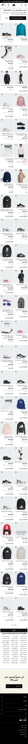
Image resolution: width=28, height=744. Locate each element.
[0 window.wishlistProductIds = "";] (21, 5)
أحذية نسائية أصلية (23, 656)
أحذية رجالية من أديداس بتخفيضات (14, 642)
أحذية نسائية (6, 658)
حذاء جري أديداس (5, 636)
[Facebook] (25, 720)
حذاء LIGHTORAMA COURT (21, 335)
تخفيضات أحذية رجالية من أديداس (14, 650)
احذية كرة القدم (14, 640)
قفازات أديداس (23, 654)
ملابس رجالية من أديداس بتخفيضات (14, 646)
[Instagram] (23, 720)
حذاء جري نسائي (5, 656)
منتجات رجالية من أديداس (5, 662)
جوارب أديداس (5, 646)
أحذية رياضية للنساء (5, 638)
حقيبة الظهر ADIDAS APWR (21, 310)
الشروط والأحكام (23, 734)
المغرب (25, 727)
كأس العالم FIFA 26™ (14, 654)
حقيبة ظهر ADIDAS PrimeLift (20, 461)
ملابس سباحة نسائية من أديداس (23, 638)
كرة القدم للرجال (14, 648)
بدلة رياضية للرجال (23, 646)
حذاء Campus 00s (23, 60)
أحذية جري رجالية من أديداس (5, 640)
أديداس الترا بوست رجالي (5, 648)
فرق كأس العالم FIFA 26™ (14, 662)
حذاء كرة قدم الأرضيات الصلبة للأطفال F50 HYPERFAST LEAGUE (21, 135)
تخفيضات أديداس (14, 638)
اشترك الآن (18, 686)
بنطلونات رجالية (5, 642)
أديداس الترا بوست (5, 652)
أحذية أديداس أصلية (23, 636)
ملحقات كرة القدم (14, 660)
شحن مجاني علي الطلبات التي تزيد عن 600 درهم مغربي (14, 1)
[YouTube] (20, 720)
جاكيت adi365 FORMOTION (7, 85)
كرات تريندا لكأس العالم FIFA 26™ (14, 658)
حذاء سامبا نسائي (23, 640)
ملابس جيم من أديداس (23, 658)
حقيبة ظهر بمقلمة (23, 108)
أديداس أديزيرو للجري (5, 660)
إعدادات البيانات (24, 725)
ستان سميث (24, 644)
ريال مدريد (15, 636)
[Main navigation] (25, 4)
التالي (14, 630)
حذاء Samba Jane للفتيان (7, 38)
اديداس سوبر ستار (23, 652)
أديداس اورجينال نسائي (23, 660)
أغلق (6, 18)
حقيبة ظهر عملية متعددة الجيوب (20, 85)
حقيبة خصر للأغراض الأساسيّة (21, 537)
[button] (21, 24)
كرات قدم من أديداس (23, 662)
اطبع (26, 736)
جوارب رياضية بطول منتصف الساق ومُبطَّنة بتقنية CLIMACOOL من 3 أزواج (7, 337)
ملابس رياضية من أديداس (23, 650)
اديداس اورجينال (23, 648)
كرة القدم (15, 656)
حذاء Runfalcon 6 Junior (21, 360)
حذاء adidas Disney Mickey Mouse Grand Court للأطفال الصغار (6, 286)
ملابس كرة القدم (14, 644)
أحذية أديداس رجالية (5, 650)
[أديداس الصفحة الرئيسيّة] (14, 5)
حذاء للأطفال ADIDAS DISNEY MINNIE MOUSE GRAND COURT (7, 361)
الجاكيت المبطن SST (23, 38)
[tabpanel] (14, 327)
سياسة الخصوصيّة (23, 732)
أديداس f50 (15, 652)
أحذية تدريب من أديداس (23, 642)
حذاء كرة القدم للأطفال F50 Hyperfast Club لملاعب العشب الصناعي (7, 311)
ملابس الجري (6, 644)
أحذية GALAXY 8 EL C (8, 461)
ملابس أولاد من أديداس (5, 654)
